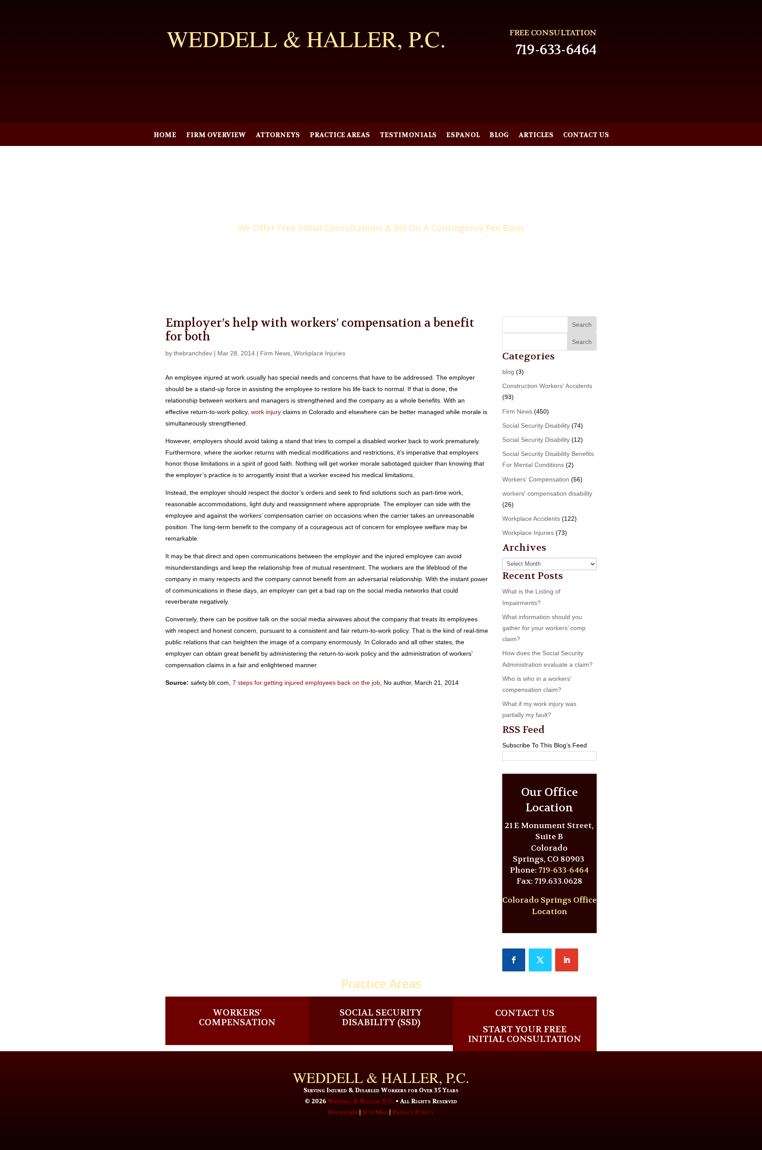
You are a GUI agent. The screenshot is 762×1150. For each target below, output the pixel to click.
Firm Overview (216, 135)
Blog (499, 135)
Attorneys (278, 135)
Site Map (375, 1112)
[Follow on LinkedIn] (566, 959)
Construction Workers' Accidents (547, 385)
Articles (536, 135)
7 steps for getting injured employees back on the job (306, 682)
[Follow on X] (540, 959)
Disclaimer (343, 1112)
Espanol (463, 135)
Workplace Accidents (531, 518)
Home (164, 135)
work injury (266, 411)
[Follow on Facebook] (513, 959)
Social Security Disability (536, 425)
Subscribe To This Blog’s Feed (544, 745)
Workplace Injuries (319, 353)
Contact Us (586, 135)
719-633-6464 (556, 50)
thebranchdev (193, 353)
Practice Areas (340, 135)
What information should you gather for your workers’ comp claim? (544, 627)
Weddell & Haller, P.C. (361, 1101)
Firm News (275, 353)
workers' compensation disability (547, 493)
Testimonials (408, 135)
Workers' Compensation (535, 479)
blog (508, 371)
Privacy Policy (412, 1112)
